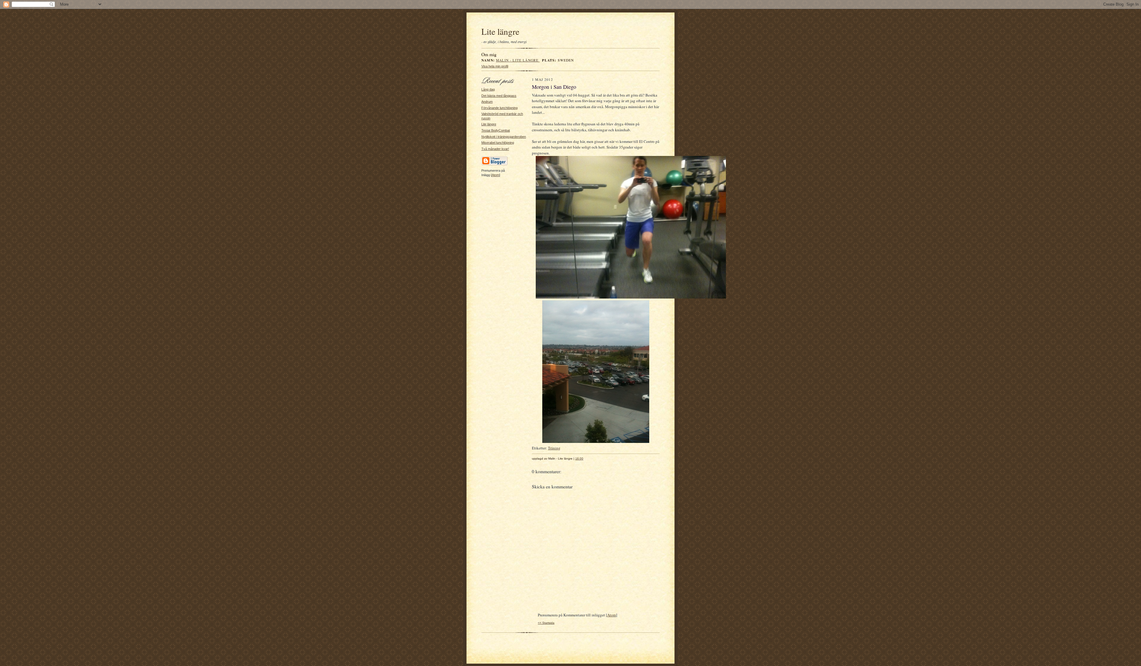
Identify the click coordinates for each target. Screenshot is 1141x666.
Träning (554, 448)
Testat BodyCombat (495, 130)
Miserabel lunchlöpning (497, 142)
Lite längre (500, 31)
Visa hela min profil (494, 66)
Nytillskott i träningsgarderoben (503, 136)
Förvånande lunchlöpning (499, 108)
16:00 (579, 458)
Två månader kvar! (495, 149)
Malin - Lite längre (518, 60)
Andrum (487, 101)
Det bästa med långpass (498, 95)
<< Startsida (546, 622)
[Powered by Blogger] (494, 164)
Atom (495, 175)
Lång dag (488, 89)
